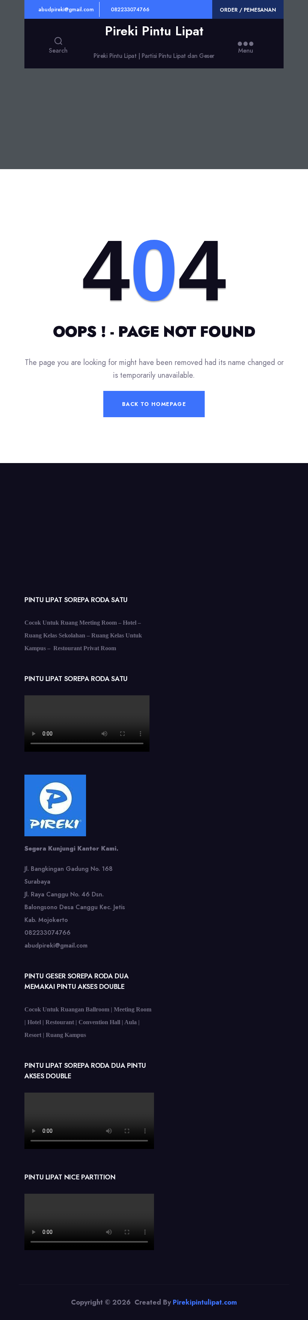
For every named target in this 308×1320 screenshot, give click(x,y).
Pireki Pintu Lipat (154, 31)
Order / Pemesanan (248, 10)
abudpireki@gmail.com (65, 9)
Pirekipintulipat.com (205, 1302)
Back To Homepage (154, 404)
